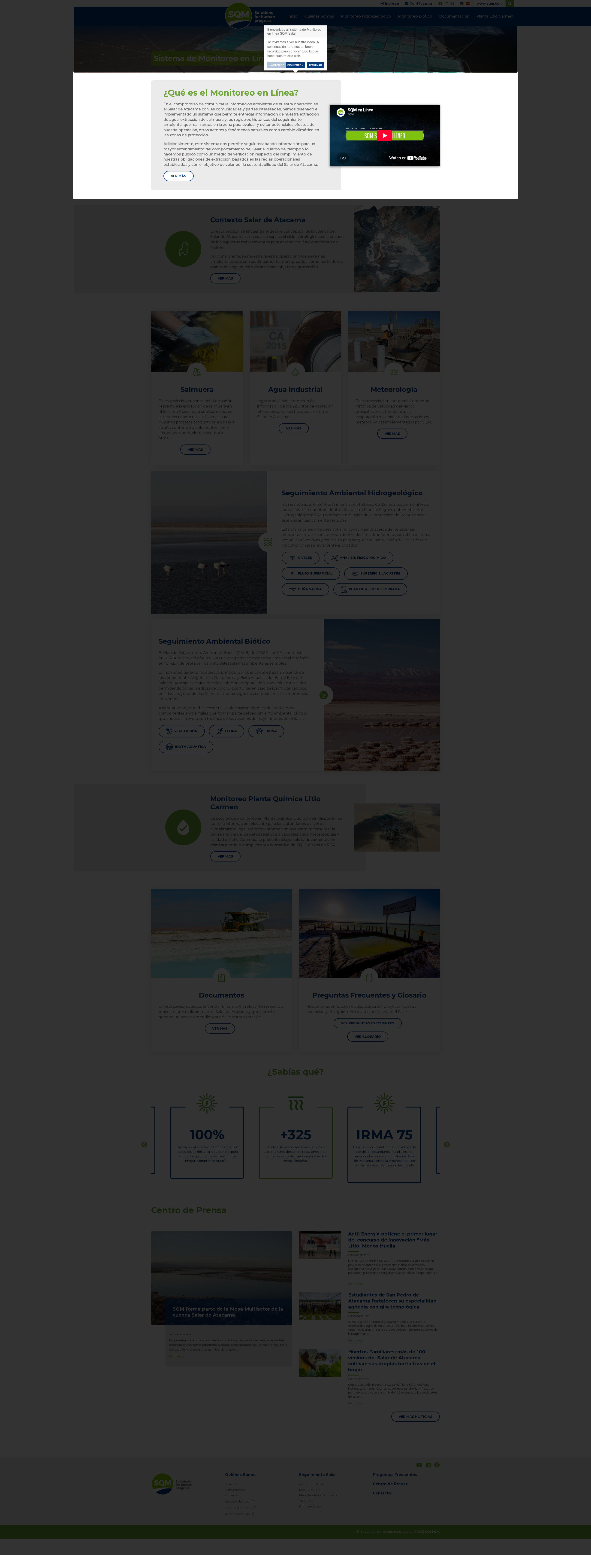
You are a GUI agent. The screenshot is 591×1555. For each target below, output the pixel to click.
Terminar (315, 65)
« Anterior (276, 65)
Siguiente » (295, 65)
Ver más (178, 176)
